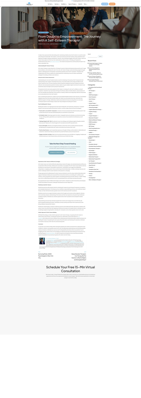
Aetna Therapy (92, 99)
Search (89, 54)
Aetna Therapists (93, 97)
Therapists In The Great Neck (95, 171)
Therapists (92, 167)
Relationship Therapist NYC (95, 158)
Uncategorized (92, 177)
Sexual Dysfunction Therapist (95, 163)
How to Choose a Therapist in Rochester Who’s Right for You (95, 77)
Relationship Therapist (94, 156)
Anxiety (91, 101)
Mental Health (92, 140)
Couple (91, 113)
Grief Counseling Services (94, 128)
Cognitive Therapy (93, 111)
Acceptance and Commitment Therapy (77, 242)
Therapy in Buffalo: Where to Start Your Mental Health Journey (95, 73)
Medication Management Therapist (93, 137)
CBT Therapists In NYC (94, 105)
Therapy (91, 173)
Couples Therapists (93, 115)
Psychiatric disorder (93, 144)
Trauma (91, 175)
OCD (90, 142)
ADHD (63, 241)
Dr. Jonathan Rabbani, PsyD (55, 43)
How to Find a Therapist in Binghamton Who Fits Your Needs (94, 69)
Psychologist (92, 150)
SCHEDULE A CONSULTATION (56, 152)
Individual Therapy (93, 130)
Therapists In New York (43, 32)
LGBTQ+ (91, 132)
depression (66, 241)
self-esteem (72, 241)
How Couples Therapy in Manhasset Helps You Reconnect (96, 80)
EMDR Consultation (93, 122)
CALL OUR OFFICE (71, 152)
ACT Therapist (92, 90)
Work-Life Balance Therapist (95, 179)
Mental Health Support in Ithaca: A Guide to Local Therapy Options (95, 64)
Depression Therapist (94, 117)
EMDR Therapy (92, 124)
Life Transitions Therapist (94, 134)
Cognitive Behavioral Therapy (62, 242)
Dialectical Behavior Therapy (95, 120)
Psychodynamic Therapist (95, 148)
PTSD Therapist (92, 152)
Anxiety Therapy (93, 103)
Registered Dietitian (93, 154)
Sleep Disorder (92, 165)
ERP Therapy (92, 126)
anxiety (52, 241)
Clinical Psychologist (93, 107)
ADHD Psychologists (93, 94)
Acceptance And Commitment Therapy (95, 88)
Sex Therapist (92, 161)
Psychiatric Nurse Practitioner (95, 146)
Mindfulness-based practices (55, 243)
